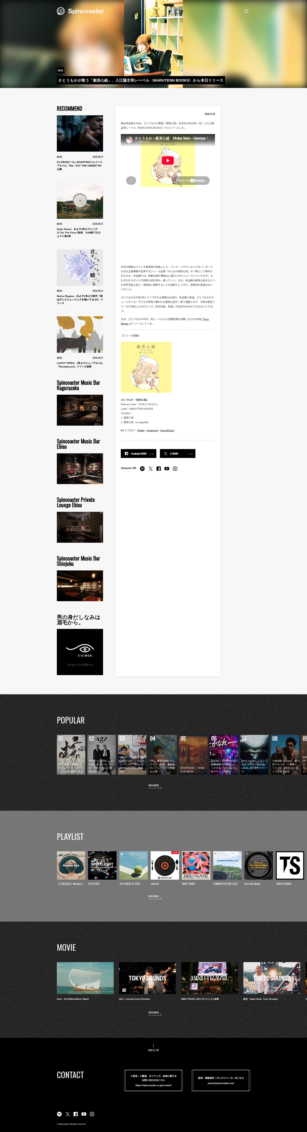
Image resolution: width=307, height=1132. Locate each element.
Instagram (152, 430)
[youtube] (167, 470)
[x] (150, 470)
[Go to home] (80, 11)
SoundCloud (167, 430)
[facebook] (158, 470)
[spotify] (142, 470)
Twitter (141, 430)
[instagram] (175, 470)
